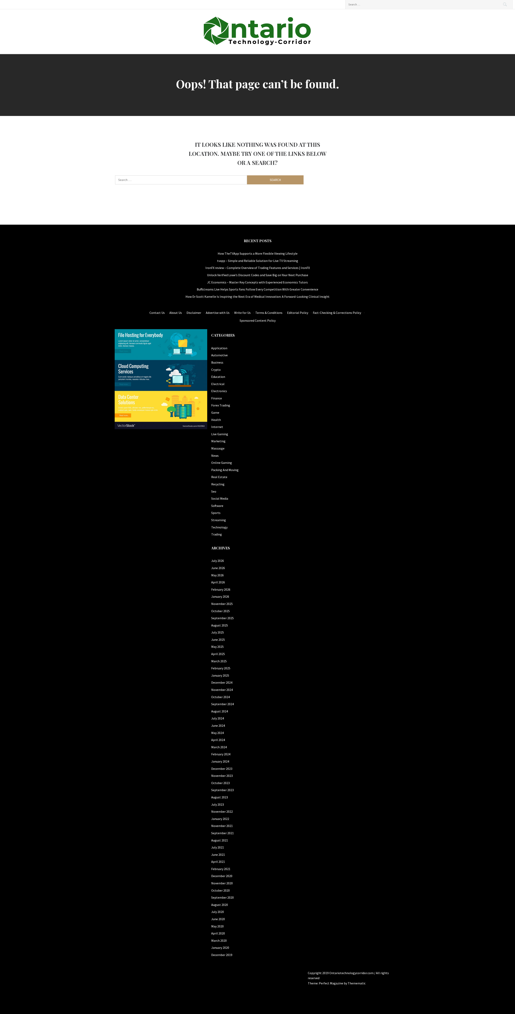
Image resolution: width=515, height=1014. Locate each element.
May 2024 (217, 733)
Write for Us (242, 313)
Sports (215, 513)
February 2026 (220, 589)
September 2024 (222, 704)
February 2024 (220, 754)
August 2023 (219, 797)
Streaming (218, 520)
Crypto (216, 370)
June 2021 (218, 855)
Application (219, 348)
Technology (219, 527)
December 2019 (221, 955)
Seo (213, 491)
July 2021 (217, 847)
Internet (217, 427)
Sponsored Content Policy (258, 320)
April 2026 (218, 582)
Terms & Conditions (268, 313)
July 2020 (217, 912)
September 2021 (222, 833)
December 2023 (221, 769)
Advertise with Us (218, 313)
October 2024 (220, 697)
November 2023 (222, 776)
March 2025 (219, 661)
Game (215, 412)
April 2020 (218, 933)
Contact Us (157, 313)
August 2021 (219, 840)
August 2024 (219, 711)
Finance (216, 398)
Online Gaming (221, 463)
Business (217, 362)
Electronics (219, 391)
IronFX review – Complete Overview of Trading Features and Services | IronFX (257, 268)
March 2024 (219, 747)
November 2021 (222, 826)
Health (216, 420)
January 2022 (220, 819)
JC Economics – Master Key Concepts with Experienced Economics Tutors (257, 282)
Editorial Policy (297, 313)
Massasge (218, 448)
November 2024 (222, 690)
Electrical (218, 384)
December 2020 (221, 876)
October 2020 (220, 890)
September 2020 (222, 897)
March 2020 (219, 941)
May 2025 (217, 647)
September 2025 (222, 618)
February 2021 (220, 869)
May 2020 (217, 926)
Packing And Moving (225, 470)
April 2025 (218, 654)
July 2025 (217, 632)
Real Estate (219, 477)
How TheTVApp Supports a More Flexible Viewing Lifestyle (258, 253)
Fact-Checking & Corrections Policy (337, 313)
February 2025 (220, 668)
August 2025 (219, 625)
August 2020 (219, 905)
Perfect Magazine (331, 983)
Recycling (218, 484)
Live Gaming (219, 434)
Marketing (218, 441)
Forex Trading (220, 405)
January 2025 (220, 675)
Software (217, 506)
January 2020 (220, 948)
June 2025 (218, 640)
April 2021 (218, 862)
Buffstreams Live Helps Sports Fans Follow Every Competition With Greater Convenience (257, 289)
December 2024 (221, 682)
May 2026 (217, 575)
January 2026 (220, 596)
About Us (175, 313)
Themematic (357, 983)
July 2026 (217, 561)
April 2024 (218, 740)
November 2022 (222, 811)
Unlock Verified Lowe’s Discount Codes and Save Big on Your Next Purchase (257, 275)
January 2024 (220, 761)
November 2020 (222, 883)
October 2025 (220, 611)
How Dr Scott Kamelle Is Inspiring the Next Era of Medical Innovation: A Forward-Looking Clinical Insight (257, 297)
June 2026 (218, 568)
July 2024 (217, 718)
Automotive (219, 355)
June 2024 (218, 726)
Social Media (219, 498)
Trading (216, 534)
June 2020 (218, 919)
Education (218, 377)
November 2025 (222, 604)
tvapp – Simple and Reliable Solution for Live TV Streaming (257, 261)
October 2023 (220, 783)
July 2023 (217, 804)
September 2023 (222, 790)
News (215, 456)
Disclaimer (193, 313)
